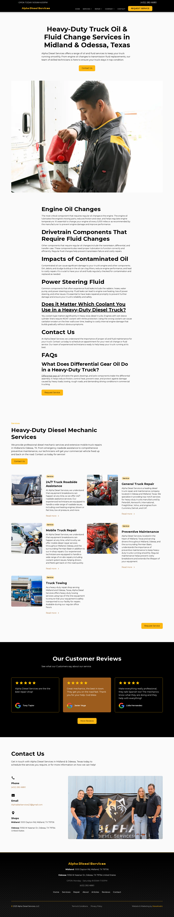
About (86, 892)
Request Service (140, 8)
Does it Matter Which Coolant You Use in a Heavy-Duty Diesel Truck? (84, 307)
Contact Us (87, 68)
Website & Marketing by (147, 906)
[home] (36, 8)
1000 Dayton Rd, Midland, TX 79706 (37, 822)
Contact (121, 9)
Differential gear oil (51, 376)
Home (77, 9)
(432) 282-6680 (149, 2)
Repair (76, 892)
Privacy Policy (96, 906)
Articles (95, 892)
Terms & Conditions (80, 906)
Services (66, 892)
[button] (87, 9)
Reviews (106, 892)
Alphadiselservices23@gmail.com (26, 805)
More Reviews (87, 721)
